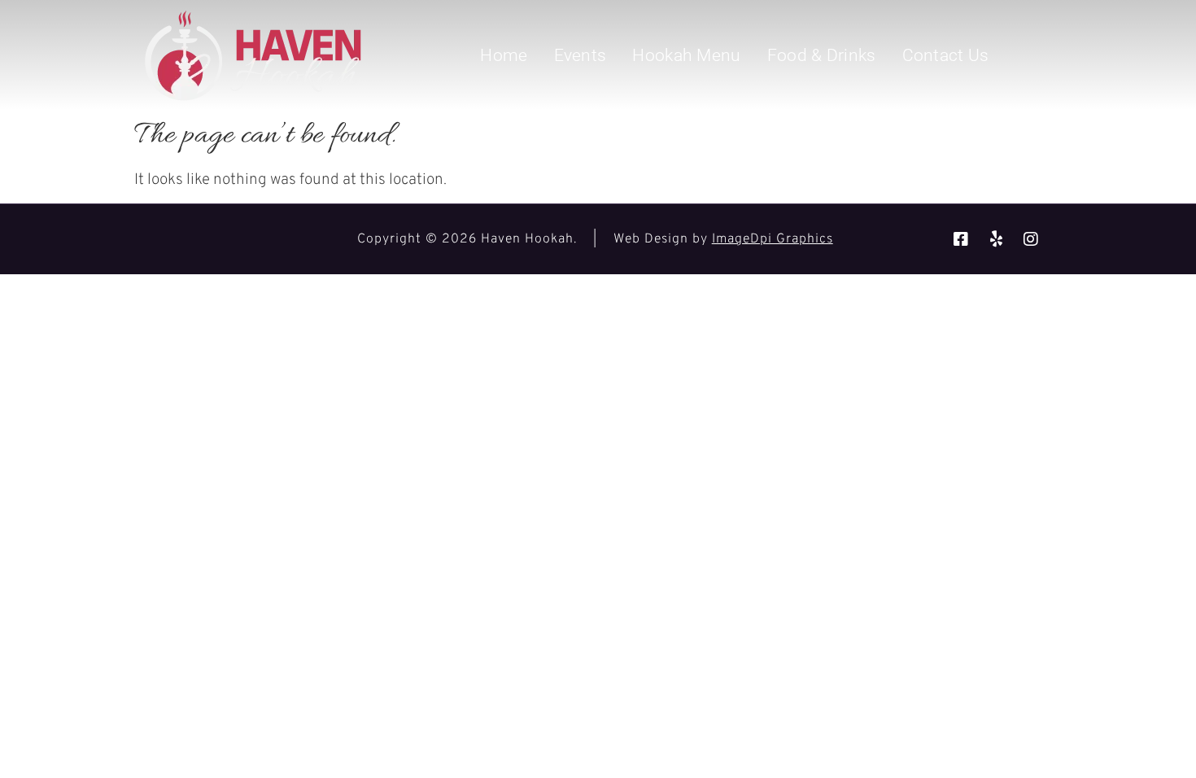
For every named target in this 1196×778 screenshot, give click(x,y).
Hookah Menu (686, 55)
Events (580, 55)
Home (503, 55)
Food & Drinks (821, 55)
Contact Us (945, 55)
